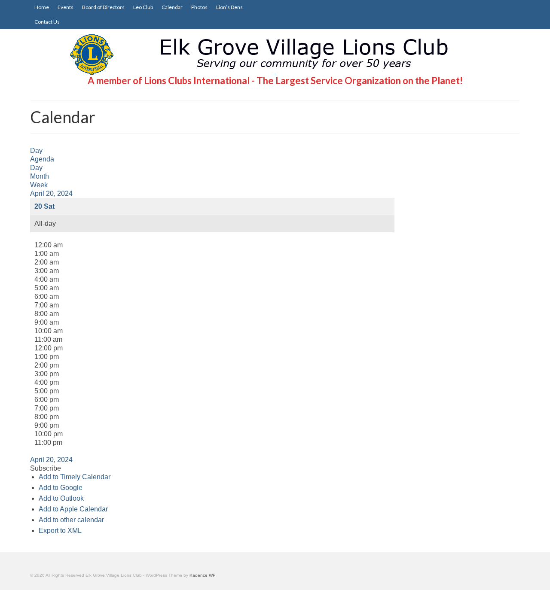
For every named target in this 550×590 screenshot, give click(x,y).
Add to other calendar (71, 519)
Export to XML (60, 530)
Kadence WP (202, 575)
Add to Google (60, 487)
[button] (45, 468)
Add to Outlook (61, 498)
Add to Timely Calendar (74, 477)
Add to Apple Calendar (73, 509)
